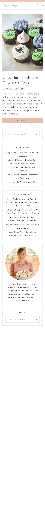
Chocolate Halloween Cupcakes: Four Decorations (21, 83)
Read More (22, 121)
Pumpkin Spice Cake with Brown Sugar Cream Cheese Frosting (22, 202)
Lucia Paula (11, 5)
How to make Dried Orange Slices (22, 182)
